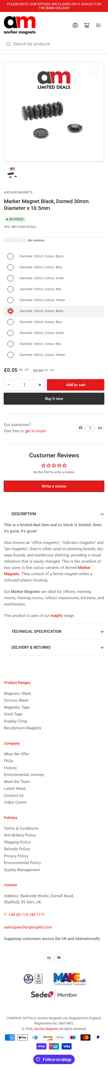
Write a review (54, 486)
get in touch (35, 431)
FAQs (8, 760)
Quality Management (22, 869)
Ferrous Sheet (16, 700)
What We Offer (16, 754)
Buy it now (54, 398)
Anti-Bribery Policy (20, 835)
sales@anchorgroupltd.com (28, 927)
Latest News (15, 788)
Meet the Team (17, 781)
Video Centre (15, 802)
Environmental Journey (24, 774)
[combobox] (54, 44)
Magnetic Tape (17, 707)
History (10, 768)
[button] (15, 240)
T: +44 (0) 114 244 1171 (24, 914)
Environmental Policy (22, 862)
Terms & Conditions (21, 828)
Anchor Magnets (18, 192)
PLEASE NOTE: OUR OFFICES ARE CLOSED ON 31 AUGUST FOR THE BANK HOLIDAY (54, 6)
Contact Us (14, 795)
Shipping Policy (17, 842)
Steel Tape (13, 714)
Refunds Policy (17, 849)
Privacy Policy (16, 856)
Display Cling (15, 721)
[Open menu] (98, 25)
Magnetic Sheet (17, 693)
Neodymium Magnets (22, 728)
